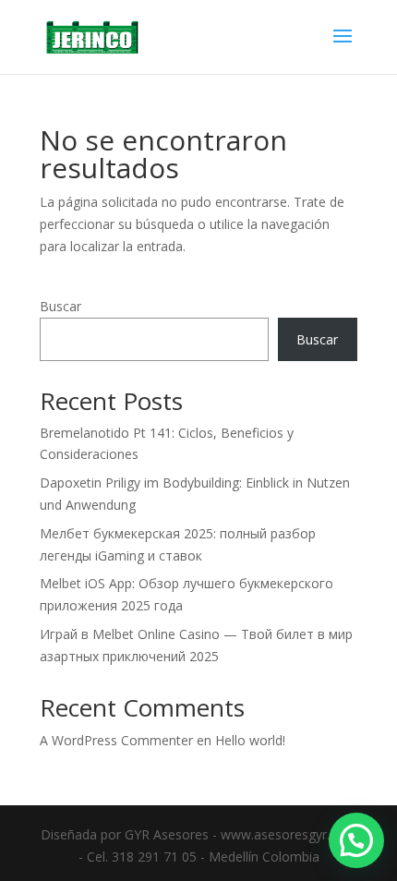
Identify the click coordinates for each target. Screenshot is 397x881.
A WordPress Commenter (116, 740)
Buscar (60, 306)
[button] (356, 840)
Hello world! (250, 740)
